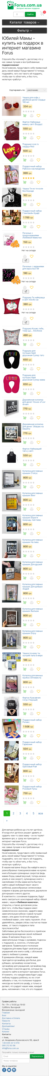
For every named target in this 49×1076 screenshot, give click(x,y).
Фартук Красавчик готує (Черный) (31, 699)
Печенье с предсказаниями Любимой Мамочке (32, 235)
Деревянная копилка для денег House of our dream (33, 402)
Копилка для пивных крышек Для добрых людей (32, 586)
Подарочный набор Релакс (32, 721)
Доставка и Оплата (11, 1018)
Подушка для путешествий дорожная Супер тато (33, 353)
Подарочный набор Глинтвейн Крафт (32, 212)
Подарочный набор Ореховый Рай (32, 765)
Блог (4, 1015)
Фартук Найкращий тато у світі (32, 450)
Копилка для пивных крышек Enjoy (32, 632)
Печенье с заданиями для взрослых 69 (33, 267)
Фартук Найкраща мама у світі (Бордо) (32, 123)
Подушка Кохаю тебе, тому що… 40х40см (33, 329)
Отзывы (6, 1029)
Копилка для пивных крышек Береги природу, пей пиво (32, 517)
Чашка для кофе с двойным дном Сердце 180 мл (33, 99)
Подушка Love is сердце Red (30, 145)
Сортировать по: (17, 90)
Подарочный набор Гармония (32, 743)
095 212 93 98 (8, 1045)
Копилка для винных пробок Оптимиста (32, 676)
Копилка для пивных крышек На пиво (32, 541)
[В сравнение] (31, 115)
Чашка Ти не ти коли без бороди (32, 190)
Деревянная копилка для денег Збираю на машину (33, 426)
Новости (6, 1021)
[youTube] (9, 1070)
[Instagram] (14, 1070)
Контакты (6, 1023)
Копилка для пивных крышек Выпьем (32, 610)
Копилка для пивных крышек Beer (32, 494)
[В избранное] (38, 115)
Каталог (5, 1031)
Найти (30, 14)
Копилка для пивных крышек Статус (32, 472)
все (40, 813)
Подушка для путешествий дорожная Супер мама (33, 377)
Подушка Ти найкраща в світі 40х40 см (33, 298)
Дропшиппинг (8, 1026)
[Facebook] (4, 1070)
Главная (6, 1012)
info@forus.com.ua (10, 1048)
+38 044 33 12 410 (10, 1043)
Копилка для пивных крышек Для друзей (32, 563)
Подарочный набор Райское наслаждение (33, 167)
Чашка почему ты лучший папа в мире (32, 654)
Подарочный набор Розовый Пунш (32, 788)
